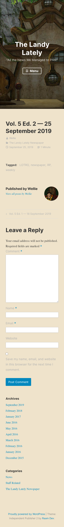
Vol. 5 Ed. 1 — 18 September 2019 (29, 214)
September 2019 (15, 405)
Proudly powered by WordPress (26, 513)
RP (49, 165)
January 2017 (13, 416)
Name (11, 308)
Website (11, 338)
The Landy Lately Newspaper (26, 142)
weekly (10, 170)
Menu (33, 71)
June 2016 (11, 422)
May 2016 (11, 428)
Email (11, 323)
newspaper (38, 165)
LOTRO (24, 165)
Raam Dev (48, 518)
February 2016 (14, 446)
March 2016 (12, 440)
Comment (14, 251)
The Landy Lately (32, 48)
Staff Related (13, 483)
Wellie (12, 138)
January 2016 (13, 452)
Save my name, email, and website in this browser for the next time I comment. (31, 364)
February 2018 (14, 410)
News (9, 477)
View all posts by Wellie (19, 193)
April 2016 (12, 434)
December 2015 (15, 458)
